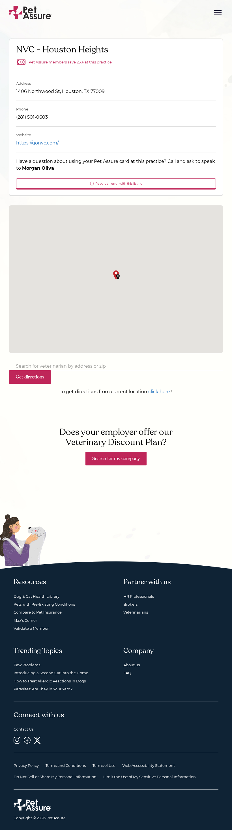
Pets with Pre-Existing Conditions (44, 604)
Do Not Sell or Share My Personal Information (55, 776)
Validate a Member (31, 628)
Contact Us (23, 729)
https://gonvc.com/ (37, 143)
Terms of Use (104, 765)
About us (131, 665)
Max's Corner (25, 620)
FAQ (127, 673)
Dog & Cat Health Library (36, 596)
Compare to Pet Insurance (38, 612)
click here (159, 391)
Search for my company (116, 459)
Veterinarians (135, 612)
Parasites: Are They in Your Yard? (43, 689)
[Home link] (32, 805)
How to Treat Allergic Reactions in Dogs (50, 681)
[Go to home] (30, 12)
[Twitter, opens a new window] (37, 740)
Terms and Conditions (66, 765)
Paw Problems (27, 665)
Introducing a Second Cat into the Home (51, 673)
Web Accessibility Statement (148, 765)
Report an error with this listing (119, 184)
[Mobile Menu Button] (218, 12)
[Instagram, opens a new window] (17, 740)
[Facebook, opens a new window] (27, 740)
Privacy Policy (26, 765)
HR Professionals (138, 596)
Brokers (130, 604)
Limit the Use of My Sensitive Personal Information (149, 776)
